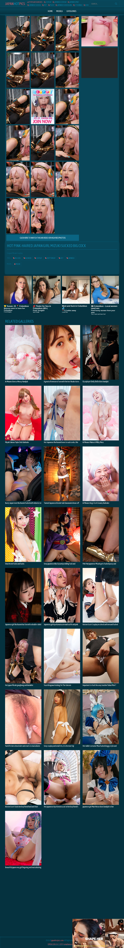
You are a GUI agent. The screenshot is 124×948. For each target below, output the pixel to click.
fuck (87, 5)
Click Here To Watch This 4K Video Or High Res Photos (43, 237)
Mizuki (18, 264)
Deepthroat (51, 258)
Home (50, 11)
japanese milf (74, 2)
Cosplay (39, 258)
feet (45, 5)
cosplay (48, 2)
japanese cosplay (60, 2)
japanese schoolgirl (64, 5)
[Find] (116, 4)
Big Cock (17, 258)
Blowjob (28, 258)
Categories (71, 11)
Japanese (71, 258)
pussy (52, 5)
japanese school (35, 5)
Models (59, 11)
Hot (15, 4)
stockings (78, 5)
